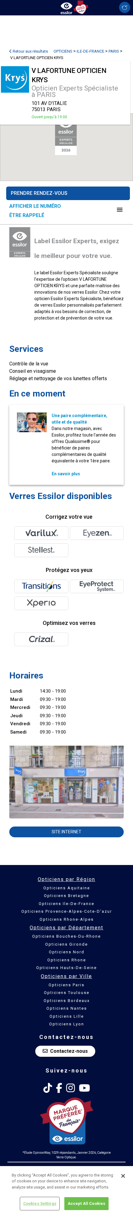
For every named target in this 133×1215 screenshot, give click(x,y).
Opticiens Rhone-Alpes (67, 919)
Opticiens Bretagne (66, 895)
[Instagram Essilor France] (70, 1088)
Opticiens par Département (66, 928)
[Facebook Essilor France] (59, 1088)
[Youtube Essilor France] (84, 1088)
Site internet (66, 831)
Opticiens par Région (66, 879)
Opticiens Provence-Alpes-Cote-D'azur (66, 911)
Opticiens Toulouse (66, 992)
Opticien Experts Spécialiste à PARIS (75, 91)
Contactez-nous (69, 1051)
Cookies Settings (39, 1203)
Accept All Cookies (86, 1203)
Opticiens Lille (66, 1016)
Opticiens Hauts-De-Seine (66, 967)
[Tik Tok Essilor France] (48, 1088)
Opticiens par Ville (66, 976)
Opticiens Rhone (66, 960)
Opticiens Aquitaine (66, 888)
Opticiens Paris (66, 985)
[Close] (123, 1176)
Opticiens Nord (66, 952)
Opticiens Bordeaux (67, 1000)
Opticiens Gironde (66, 944)
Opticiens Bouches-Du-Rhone (66, 936)
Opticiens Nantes (66, 1008)
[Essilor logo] (66, 7)
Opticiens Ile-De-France (66, 903)
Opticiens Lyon (66, 1024)
